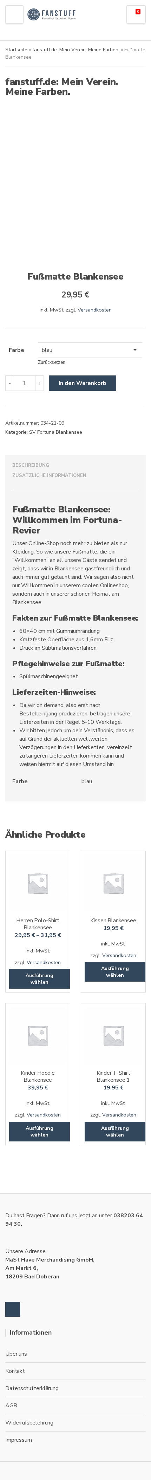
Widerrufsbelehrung (29, 1423)
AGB (11, 1405)
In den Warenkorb (82, 383)
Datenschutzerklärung (32, 1388)
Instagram (12, 1309)
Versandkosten (95, 309)
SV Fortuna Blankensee (55, 432)
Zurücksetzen (51, 362)
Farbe (16, 350)
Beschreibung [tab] (30, 465)
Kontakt (15, 1371)
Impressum (18, 1440)
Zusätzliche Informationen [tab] (49, 475)
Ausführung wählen (39, 978)
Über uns (16, 1354)
